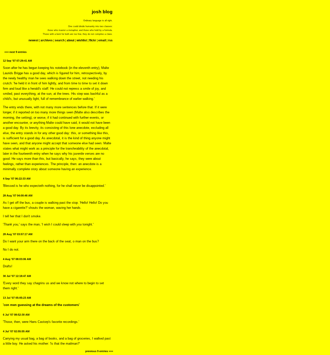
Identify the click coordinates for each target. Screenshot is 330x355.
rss (110, 40)
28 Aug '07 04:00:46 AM (17, 195)
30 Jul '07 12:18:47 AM (17, 276)
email (102, 40)
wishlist (82, 40)
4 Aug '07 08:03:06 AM (17, 259)
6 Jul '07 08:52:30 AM (16, 314)
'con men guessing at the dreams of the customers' (41, 305)
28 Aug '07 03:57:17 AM (17, 234)
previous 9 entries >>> (99, 351)
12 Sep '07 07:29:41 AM (17, 60)
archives (47, 40)
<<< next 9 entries (15, 52)
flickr (92, 40)
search (60, 40)
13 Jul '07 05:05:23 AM (17, 297)
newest (33, 40)
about (70, 40)
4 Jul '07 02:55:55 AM (16, 331)
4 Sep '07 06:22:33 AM (16, 178)
